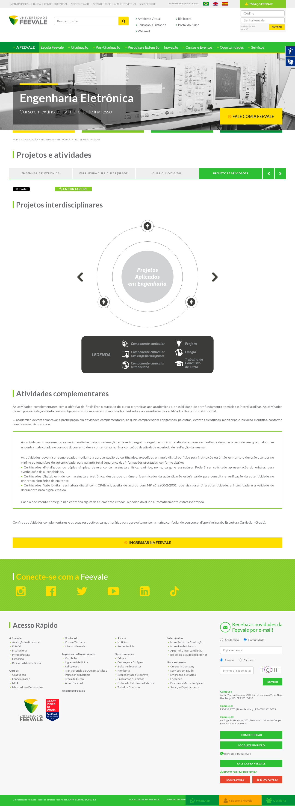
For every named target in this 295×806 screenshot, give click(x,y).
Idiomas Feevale (75, 646)
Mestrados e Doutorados (27, 687)
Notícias (122, 642)
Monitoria (123, 670)
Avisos (121, 638)
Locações (176, 679)
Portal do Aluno (188, 25)
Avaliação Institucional (26, 642)
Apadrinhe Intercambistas (186, 650)
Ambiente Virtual (125, 4)
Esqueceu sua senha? (248, 27)
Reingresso (72, 666)
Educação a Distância (151, 25)
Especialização (21, 679)
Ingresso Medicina (76, 662)
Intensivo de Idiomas (183, 646)
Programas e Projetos (130, 679)
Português (206, 4)
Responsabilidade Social (26, 663)
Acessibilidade (102, 4)
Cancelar (249, 660)
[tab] (202, 800)
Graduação (30, 139)
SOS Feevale (148, 4)
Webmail (143, 31)
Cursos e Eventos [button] (198, 47)
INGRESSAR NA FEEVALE (150, 542)
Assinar (229, 660)
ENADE (16, 646)
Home (16, 139)
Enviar (272, 681)
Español (225, 4)
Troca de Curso (74, 679)
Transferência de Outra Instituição (86, 670)
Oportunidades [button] (231, 47)
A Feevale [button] (25, 47)
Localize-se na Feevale (144, 799)
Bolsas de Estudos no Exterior (135, 683)
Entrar (277, 27)
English (215, 4)
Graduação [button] (79, 47)
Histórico (18, 659)
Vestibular (71, 658)
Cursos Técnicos (75, 642)
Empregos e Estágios (130, 662)
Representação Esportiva (132, 674)
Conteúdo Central (55, 4)
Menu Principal (20, 4)
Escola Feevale (52, 47)
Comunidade (256, 640)
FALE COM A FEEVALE (251, 763)
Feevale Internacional (184, 3)
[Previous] (268, 173)
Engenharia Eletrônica (56, 139)
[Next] (280, 173)
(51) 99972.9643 (267, 779)
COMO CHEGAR (251, 735)
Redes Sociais (125, 646)
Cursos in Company (182, 666)
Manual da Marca (178, 799)
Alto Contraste (80, 4)
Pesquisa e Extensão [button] (143, 47)
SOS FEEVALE (235, 779)
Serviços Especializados (185, 687)
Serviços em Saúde (182, 670)
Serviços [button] (257, 47)
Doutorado (71, 638)
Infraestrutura (21, 654)
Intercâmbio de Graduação (186, 642)
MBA (15, 683)
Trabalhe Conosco (128, 687)
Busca (37, 4)
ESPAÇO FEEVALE (261, 4)
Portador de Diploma (77, 674)
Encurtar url (74, 189)
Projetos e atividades (87, 139)
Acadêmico (232, 640)
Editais (121, 658)
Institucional (19, 650)
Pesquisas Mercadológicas (186, 683)
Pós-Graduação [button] (107, 47)
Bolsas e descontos (129, 666)
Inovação (171, 47)
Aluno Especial (74, 683)
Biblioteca (184, 19)
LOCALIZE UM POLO (251, 745)
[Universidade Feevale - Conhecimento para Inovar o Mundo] (40, 709)
